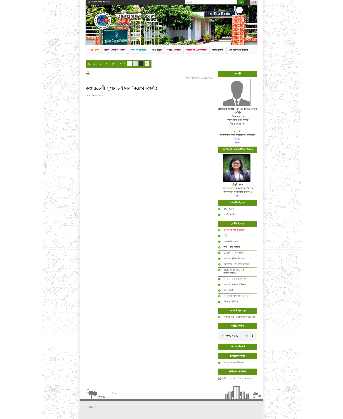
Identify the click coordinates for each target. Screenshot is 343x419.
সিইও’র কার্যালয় (138, 50)
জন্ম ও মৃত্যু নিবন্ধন (232, 247)
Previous (89, 24)
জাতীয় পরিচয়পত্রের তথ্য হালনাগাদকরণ (234, 272)
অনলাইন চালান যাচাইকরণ (235, 279)
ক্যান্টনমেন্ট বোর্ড (135, 17)
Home (90, 407)
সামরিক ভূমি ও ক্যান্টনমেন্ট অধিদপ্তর (239, 317)
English (253, 2)
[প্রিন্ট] (88, 73)
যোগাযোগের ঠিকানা (238, 50)
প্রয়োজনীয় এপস (231, 241)
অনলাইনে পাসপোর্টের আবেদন (236, 264)
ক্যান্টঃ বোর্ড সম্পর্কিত (115, 50)
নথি (225, 235)
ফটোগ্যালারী (217, 50)
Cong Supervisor (94, 95)
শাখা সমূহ (157, 50)
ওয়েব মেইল (229, 209)
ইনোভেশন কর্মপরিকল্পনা (234, 362)
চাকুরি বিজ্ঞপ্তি (229, 214)
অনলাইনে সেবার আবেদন (234, 230)
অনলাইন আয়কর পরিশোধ (235, 284)
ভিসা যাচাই (228, 290)
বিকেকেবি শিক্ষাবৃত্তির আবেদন (236, 296)
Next (253, 24)
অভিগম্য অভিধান (231, 301)
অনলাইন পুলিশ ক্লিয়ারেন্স (234, 258)
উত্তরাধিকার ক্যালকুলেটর (234, 253)
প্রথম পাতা (94, 50)
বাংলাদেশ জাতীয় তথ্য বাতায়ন (101, 2)
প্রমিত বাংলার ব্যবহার (244, 378)
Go (241, 2)
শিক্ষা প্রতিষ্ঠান (174, 50)
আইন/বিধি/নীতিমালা (197, 50)
